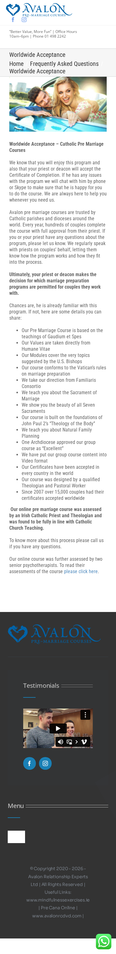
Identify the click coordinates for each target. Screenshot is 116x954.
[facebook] (13, 19)
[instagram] (24, 19)
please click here (81, 571)
